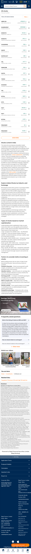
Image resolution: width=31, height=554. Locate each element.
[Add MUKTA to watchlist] (29, 74)
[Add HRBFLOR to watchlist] (29, 22)
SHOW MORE (15, 137)
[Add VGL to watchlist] (29, 62)
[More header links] (29, 1)
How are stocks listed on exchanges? (12, 340)
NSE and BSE (12, 172)
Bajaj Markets (21, 526)
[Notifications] (29, 6)
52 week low (24, 380)
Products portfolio (6, 464)
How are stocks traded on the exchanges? (13, 343)
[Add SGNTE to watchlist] (29, 51)
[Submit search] (25, 6)
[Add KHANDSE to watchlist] (29, 85)
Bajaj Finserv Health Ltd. (23, 532)
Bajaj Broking (20, 530)
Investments (9, 374)
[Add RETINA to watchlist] (29, 120)
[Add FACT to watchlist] (29, 108)
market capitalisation (17, 154)
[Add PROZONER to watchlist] (29, 126)
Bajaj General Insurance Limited (22, 523)
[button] (15, 305)
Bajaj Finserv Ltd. (21, 518)
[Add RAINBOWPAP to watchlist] (29, 28)
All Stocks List (17, 374)
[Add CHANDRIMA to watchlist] (29, 45)
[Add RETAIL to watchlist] (29, 97)
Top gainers (4, 380)
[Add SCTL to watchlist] (29, 103)
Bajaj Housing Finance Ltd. (23, 528)
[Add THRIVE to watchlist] (29, 80)
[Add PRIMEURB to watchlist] (29, 68)
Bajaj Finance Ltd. (21, 520)
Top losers (10, 380)
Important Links (5, 472)
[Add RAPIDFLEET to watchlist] (29, 57)
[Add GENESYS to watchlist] (29, 34)
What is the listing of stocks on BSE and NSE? (14, 320)
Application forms (6, 460)
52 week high (17, 380)
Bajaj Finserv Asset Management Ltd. (22, 535)
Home (2, 374)
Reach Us (4, 476)
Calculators (4, 468)
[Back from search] (2, 6)
